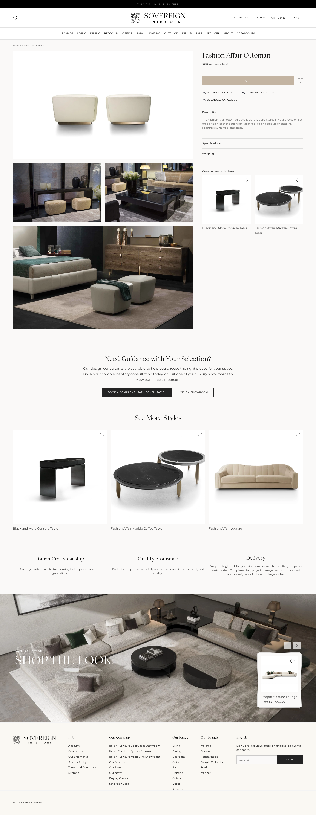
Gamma (206, 751)
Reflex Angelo (209, 756)
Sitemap (73, 772)
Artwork (177, 789)
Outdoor (171, 33)
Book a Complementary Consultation (137, 392)
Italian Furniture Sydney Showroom (132, 751)
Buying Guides (118, 778)
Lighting (153, 33)
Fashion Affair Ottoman (33, 45)
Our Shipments (78, 756)
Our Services (117, 762)
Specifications (211, 143)
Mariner (206, 772)
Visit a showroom (194, 392)
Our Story (115, 767)
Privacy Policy (77, 762)
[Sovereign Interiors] (158, 18)
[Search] (15, 17)
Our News (115, 772)
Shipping (208, 153)
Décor (176, 783)
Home (16, 45)
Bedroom (178, 756)
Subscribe (290, 760)
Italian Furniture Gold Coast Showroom (134, 745)
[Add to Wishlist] (300, 80)
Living (176, 745)
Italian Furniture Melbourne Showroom (134, 756)
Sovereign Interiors (31, 802)
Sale (199, 33)
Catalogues (246, 33)
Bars (140, 33)
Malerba (206, 745)
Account (74, 745)
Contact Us (75, 751)
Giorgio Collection (212, 762)
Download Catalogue (221, 92)
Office (176, 762)
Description (209, 112)
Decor (187, 33)
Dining (176, 751)
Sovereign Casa (119, 783)
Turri (204, 767)
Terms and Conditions (82, 767)
